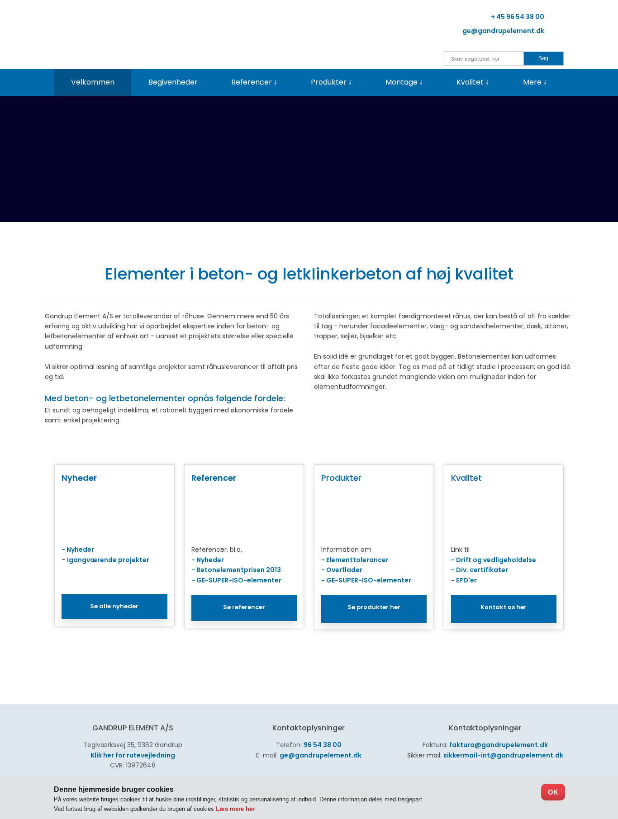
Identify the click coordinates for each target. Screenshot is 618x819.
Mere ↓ (535, 82)
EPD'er (466, 580)
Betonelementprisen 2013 (238, 569)
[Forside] (136, 31)
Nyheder (78, 549)
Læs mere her (235, 808)
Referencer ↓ (254, 82)
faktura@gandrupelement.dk (498, 744)
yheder (212, 559)
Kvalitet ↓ (472, 82)
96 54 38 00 (323, 744)
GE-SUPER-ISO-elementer (238, 580)
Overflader (344, 569)
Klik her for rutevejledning (132, 755)
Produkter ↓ (331, 82)
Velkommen (92, 82)
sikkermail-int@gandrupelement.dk (503, 755)
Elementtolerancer (357, 559)
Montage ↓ (404, 82)
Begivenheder (173, 82)
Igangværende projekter (108, 559)
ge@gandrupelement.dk (320, 755)
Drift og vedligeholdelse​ (496, 559)
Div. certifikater (482, 569)
